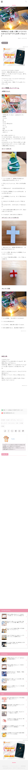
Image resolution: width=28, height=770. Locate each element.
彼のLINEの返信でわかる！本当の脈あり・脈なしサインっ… (15, 698)
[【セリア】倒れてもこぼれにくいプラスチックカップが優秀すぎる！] (4, 637)
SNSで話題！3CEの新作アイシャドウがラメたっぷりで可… (15, 705)
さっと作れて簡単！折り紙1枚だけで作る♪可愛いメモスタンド (16, 643)
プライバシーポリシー (14, 766)
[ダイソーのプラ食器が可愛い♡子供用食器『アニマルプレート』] (4, 630)
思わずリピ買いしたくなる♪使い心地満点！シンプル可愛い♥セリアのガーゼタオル (15, 622)
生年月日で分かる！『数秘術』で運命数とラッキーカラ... (15, 672)
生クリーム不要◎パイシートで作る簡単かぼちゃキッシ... (15, 686)
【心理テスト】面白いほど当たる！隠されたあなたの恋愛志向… (15, 719)
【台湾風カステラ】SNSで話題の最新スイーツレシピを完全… (15, 733)
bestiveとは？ (5, 766)
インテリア (4, 423)
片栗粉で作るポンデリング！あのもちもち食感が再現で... (15, 658)
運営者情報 (23, 766)
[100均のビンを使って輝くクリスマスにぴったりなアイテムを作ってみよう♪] (19, 430)
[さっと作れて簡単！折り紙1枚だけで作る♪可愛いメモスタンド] (4, 644)
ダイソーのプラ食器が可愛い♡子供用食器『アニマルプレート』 (15, 629)
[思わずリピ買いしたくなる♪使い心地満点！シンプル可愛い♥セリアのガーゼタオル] (4, 623)
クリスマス (12, 423)
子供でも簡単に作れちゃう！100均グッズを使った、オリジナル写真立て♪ (15, 615)
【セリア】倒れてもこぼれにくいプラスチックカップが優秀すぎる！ (15, 636)
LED (8, 420)
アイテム (14, 420)
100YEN (5, 42)
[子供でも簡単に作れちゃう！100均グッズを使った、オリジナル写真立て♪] (4, 616)
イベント (20, 420)
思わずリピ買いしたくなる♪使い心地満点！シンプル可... (15, 679)
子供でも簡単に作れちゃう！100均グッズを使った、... (15, 665)
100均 (3, 420)
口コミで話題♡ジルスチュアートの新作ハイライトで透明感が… (15, 726)
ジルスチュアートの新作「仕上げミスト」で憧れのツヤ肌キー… (15, 712)
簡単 (3, 426)
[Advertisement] (14, 342)
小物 (22, 423)
